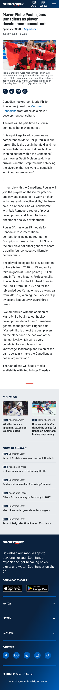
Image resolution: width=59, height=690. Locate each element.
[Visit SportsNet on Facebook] (27, 655)
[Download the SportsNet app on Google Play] (37, 588)
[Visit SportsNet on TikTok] (48, 655)
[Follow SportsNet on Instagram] (37, 655)
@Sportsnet (31, 29)
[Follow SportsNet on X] (6, 655)
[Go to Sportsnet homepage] (13, 4)
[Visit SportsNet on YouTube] (16, 655)
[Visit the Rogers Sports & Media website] (18, 674)
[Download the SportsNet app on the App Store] (12, 588)
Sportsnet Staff (12, 29)
